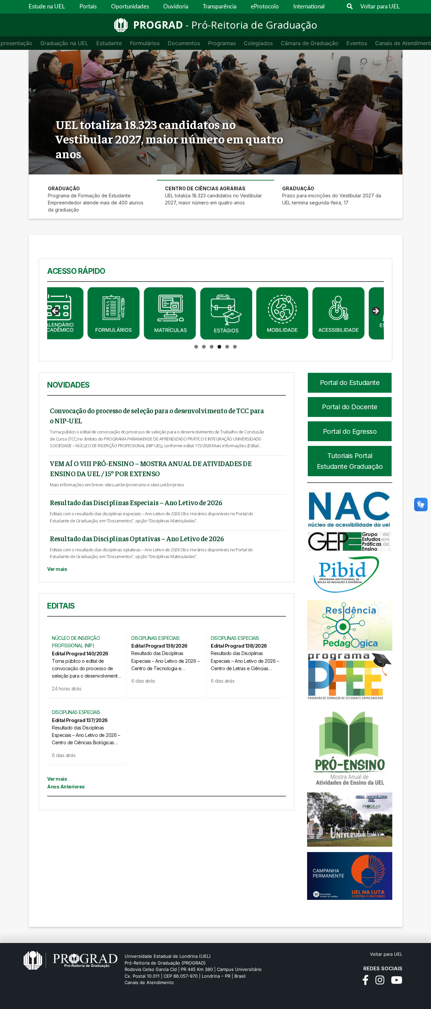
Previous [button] (56, 311)
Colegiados (258, 43)
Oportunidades (130, 6)
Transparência (219, 6)
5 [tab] (227, 347)
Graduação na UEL (64, 43)
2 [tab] (204, 347)
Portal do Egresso (350, 431)
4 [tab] (219, 347)
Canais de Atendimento (149, 982)
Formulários (145, 43)
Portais (88, 6)
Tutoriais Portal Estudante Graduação (350, 461)
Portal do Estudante (350, 383)
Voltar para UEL (380, 6)
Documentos (184, 43)
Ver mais (57, 569)
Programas (222, 43)
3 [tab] (211, 347)
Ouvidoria (175, 6)
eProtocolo (265, 6)
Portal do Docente (349, 407)
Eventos (356, 43)
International (309, 6)
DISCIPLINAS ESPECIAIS (155, 638)
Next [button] (375, 311)
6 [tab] (235, 347)
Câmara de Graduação (309, 43)
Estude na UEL (47, 6)
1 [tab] (196, 347)
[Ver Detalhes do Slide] (73, 313)
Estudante (109, 43)
